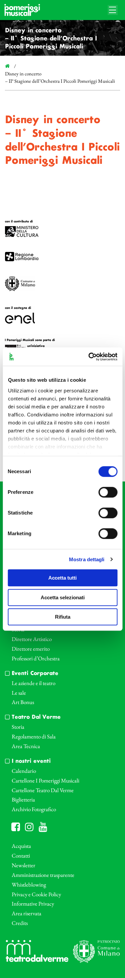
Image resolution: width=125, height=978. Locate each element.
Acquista (21, 846)
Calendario (24, 770)
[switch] (107, 492)
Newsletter (23, 865)
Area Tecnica (26, 746)
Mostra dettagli (87, 559)
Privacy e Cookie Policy (36, 894)
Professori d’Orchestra (36, 658)
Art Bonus (23, 702)
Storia (18, 726)
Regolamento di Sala (34, 736)
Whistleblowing (29, 884)
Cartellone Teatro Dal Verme (43, 790)
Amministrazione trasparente (43, 875)
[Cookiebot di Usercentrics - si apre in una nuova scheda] (89, 356)
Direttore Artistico (32, 639)
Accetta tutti (62, 578)
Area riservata (26, 913)
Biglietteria (23, 799)
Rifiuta (62, 617)
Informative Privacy (33, 903)
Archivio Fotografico (34, 809)
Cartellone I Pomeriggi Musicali (45, 780)
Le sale (19, 692)
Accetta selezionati (63, 597)
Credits (20, 923)
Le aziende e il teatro (33, 683)
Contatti (21, 855)
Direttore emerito (31, 648)
